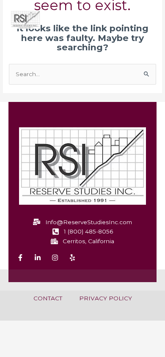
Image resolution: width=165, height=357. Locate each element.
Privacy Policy (105, 298)
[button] (144, 21)
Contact (47, 298)
